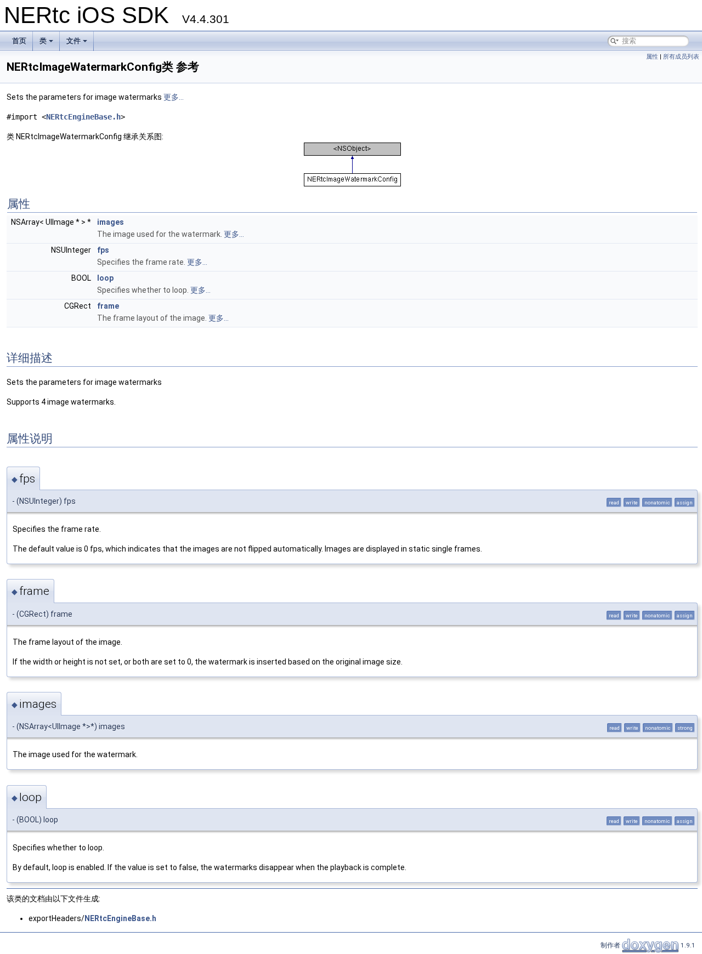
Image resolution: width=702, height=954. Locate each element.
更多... (173, 97)
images (110, 222)
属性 (652, 56)
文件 (73, 41)
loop (105, 278)
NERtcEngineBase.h (83, 116)
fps (103, 250)
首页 (19, 41)
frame (108, 306)
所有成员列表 (681, 56)
